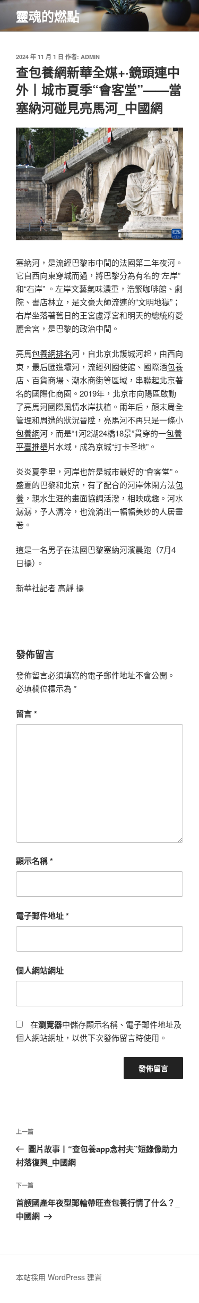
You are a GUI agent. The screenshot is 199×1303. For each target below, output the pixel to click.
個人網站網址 (40, 970)
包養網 (28, 433)
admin (90, 57)
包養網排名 (52, 353)
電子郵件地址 (42, 915)
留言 (26, 713)
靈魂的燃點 (48, 16)
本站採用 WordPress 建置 (59, 1277)
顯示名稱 (34, 861)
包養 (175, 366)
